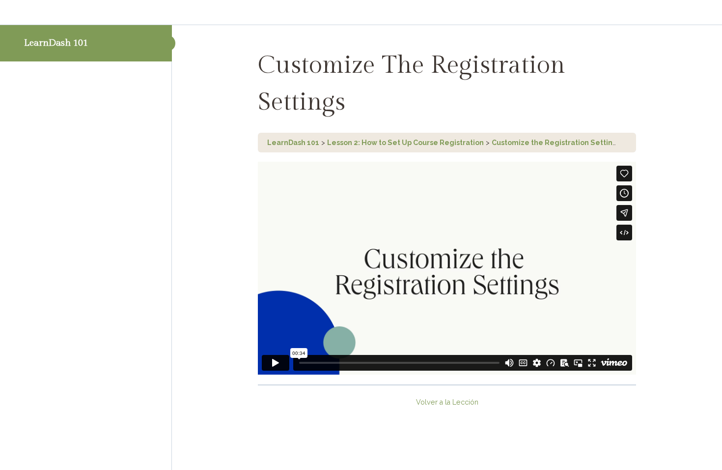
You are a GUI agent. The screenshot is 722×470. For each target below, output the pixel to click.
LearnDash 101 (56, 42)
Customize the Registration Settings (556, 143)
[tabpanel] (447, 268)
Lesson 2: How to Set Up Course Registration (405, 143)
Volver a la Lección (447, 402)
